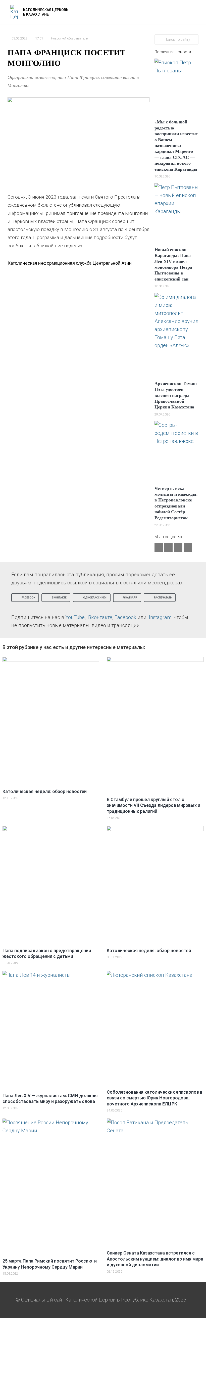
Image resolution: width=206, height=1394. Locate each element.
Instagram (160, 617)
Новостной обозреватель (69, 38)
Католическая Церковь (45, 10)
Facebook (125, 617)
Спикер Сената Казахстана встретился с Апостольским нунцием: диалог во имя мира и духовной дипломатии (155, 1258)
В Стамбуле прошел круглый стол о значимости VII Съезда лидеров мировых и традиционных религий (153, 805)
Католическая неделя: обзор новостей (45, 791)
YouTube (75, 617)
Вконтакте (100, 617)
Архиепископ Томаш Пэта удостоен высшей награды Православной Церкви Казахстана (175, 395)
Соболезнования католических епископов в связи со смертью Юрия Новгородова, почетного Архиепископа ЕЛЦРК (154, 1097)
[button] (25, 597)
